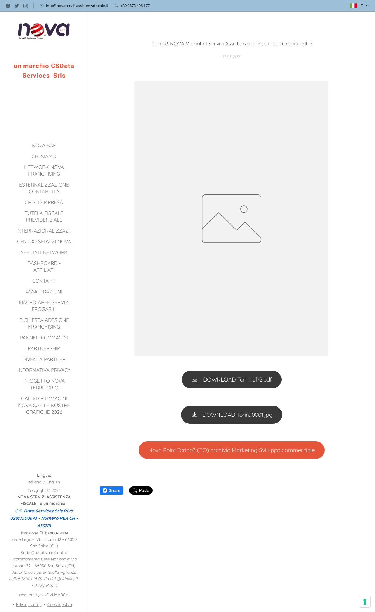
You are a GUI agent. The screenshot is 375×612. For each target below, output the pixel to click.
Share (114, 490)
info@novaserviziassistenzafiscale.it (77, 5)
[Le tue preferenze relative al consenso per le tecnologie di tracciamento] (364, 601)
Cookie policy (59, 604)
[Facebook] (8, 6)
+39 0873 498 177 (135, 5)
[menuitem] (44, 145)
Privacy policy (29, 604)
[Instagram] (25, 6)
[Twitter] (17, 6)
